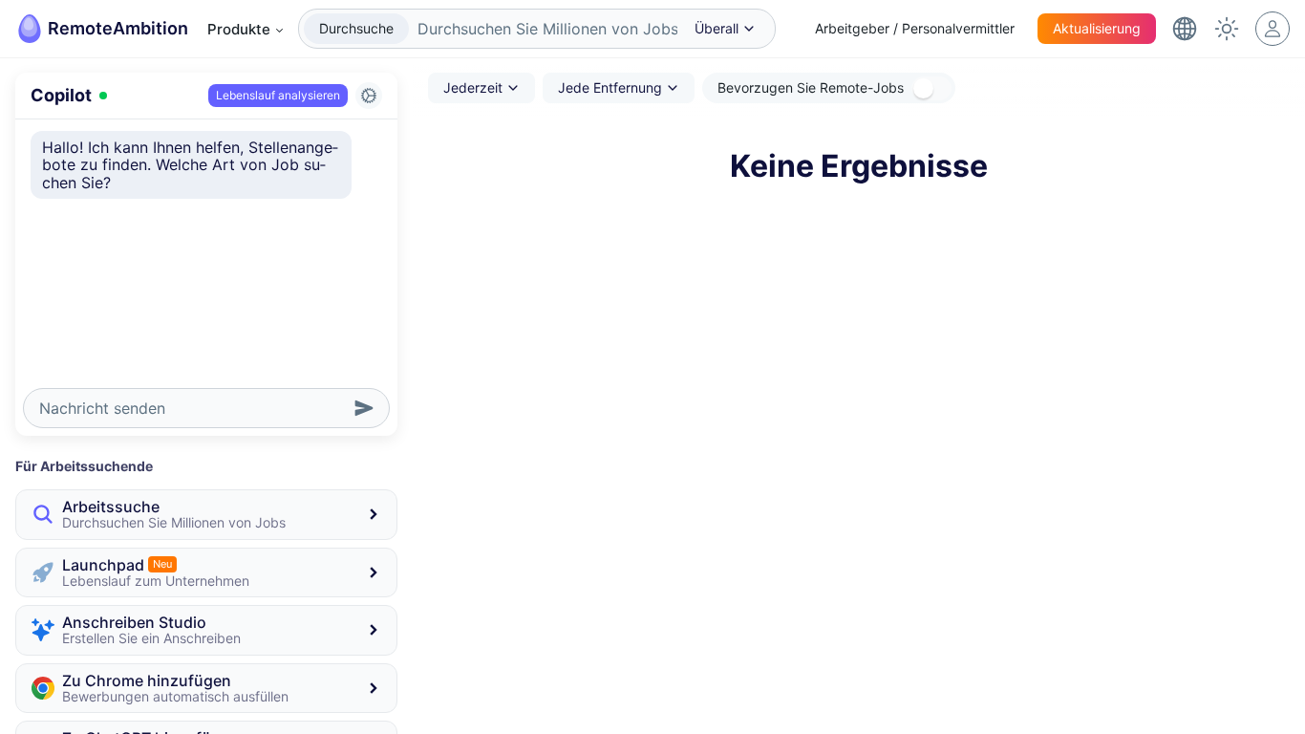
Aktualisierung (1097, 28)
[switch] (931, 88)
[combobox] (542, 28)
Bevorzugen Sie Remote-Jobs (810, 87)
